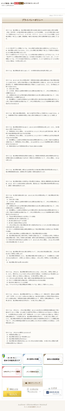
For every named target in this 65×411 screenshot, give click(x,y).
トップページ (21, 404)
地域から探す (24, 11)
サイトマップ (43, 404)
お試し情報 (40, 11)
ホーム (51, 15)
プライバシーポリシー (33, 404)
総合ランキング (9, 11)
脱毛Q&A (56, 11)
